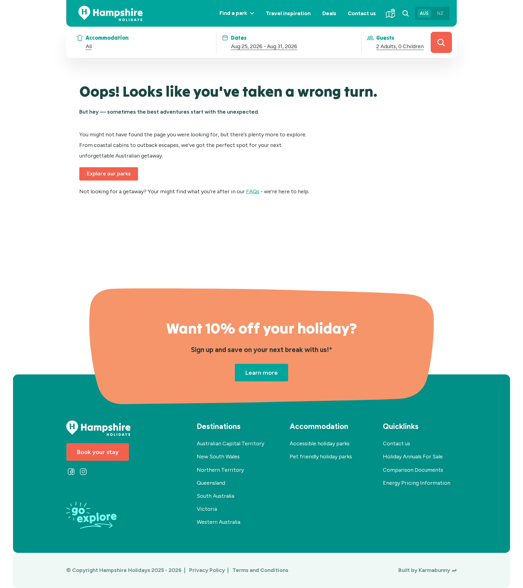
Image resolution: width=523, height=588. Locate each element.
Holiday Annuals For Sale (413, 456)
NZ (440, 13)
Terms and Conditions (260, 570)
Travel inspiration (288, 13)
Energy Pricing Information (416, 483)
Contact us (362, 13)
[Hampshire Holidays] (110, 13)
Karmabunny (434, 570)
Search (441, 42)
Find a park (239, 18)
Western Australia (218, 522)
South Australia (215, 496)
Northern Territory (220, 470)
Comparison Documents (413, 470)
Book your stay (98, 452)
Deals (329, 13)
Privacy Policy (207, 570)
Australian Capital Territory (230, 443)
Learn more (261, 372)
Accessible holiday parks (320, 443)
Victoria (207, 509)
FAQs (252, 191)
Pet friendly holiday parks (321, 456)
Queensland (211, 483)
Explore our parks (109, 173)
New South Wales (218, 456)
